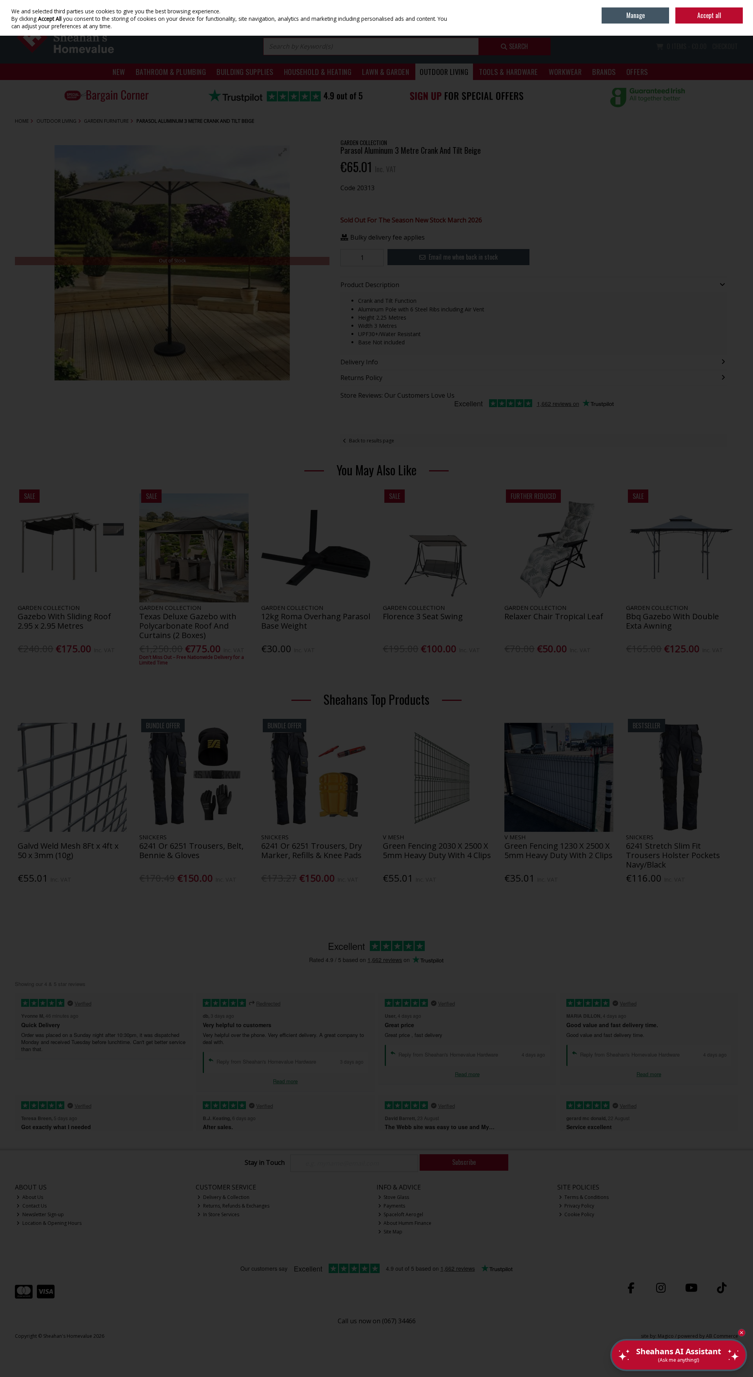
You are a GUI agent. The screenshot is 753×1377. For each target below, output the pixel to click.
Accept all (709, 15)
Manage (635, 15)
